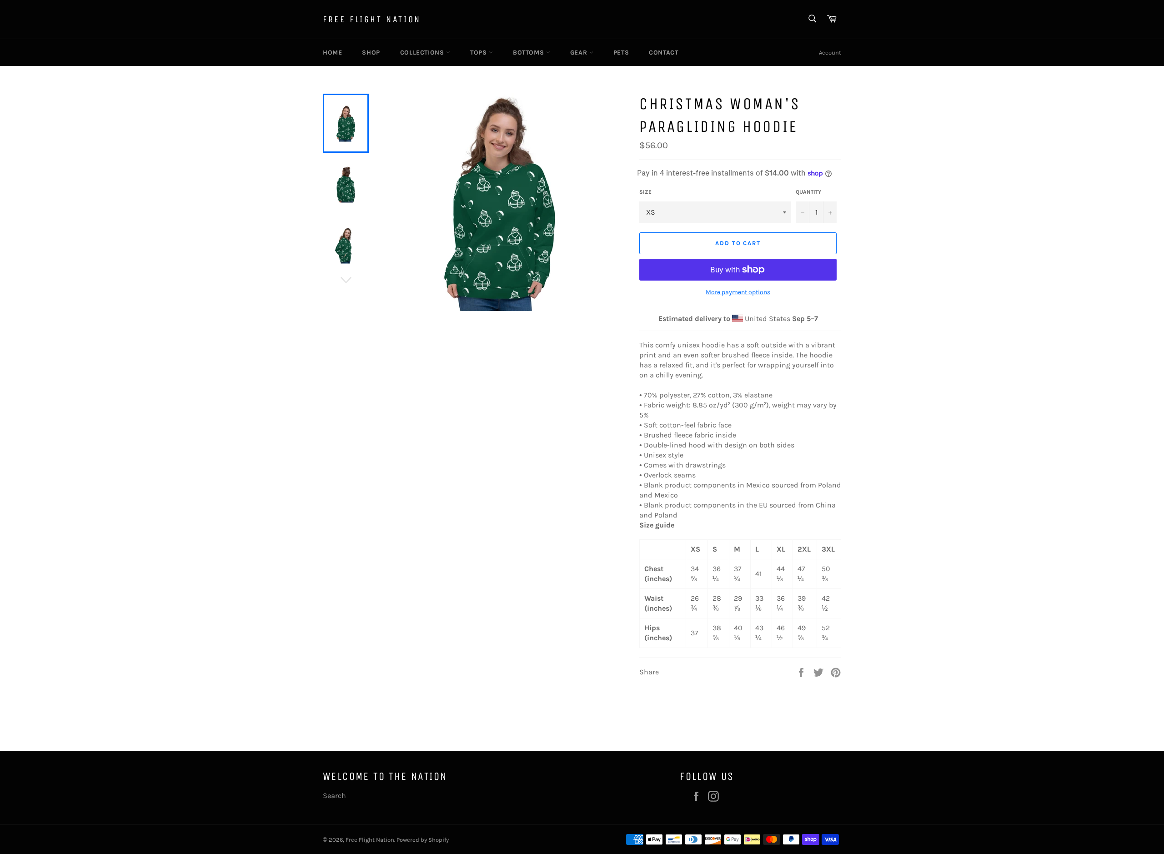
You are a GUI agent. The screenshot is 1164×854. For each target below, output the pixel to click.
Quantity (808, 192)
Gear (579, 52)
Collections (423, 52)
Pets (621, 52)
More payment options (738, 292)
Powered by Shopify (422, 839)
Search (334, 795)
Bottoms (529, 52)
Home (332, 52)
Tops (479, 52)
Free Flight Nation (372, 19)
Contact (663, 52)
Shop (371, 52)
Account (830, 52)
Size (645, 192)
